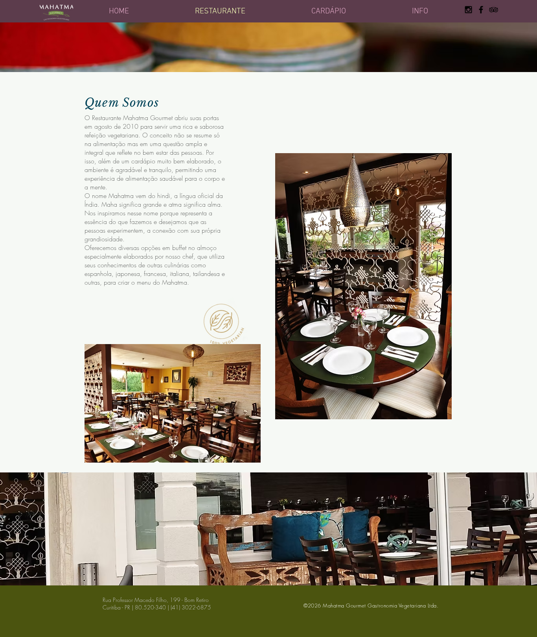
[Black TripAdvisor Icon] (493, 10)
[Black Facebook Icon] (481, 10)
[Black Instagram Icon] (468, 10)
